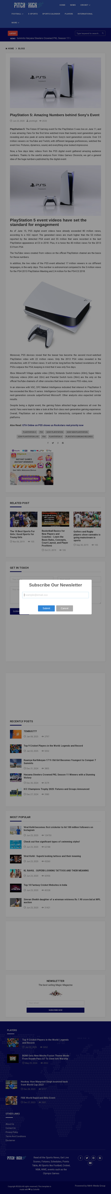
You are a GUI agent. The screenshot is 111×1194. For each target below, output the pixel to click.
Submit (46, 608)
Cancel (64, 608)
